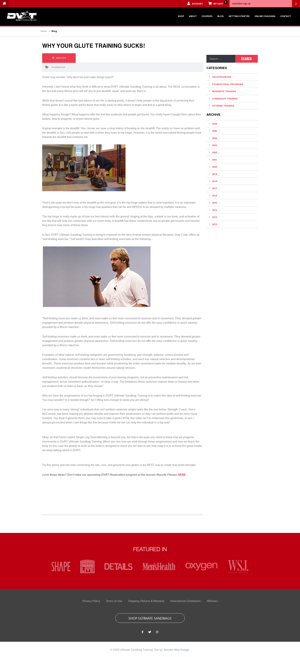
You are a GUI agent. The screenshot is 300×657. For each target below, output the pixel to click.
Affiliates (212, 601)
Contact (285, 16)
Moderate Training (224, 91)
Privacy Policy (91, 601)
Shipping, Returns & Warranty (146, 601)
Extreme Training (223, 105)
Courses (207, 16)
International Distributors (185, 601)
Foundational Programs (227, 84)
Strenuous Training (225, 98)
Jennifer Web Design (176, 649)
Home (44, 31)
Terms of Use (114, 601)
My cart (219, 3)
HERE (181, 474)
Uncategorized (58, 67)
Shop (181, 16)
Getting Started (239, 16)
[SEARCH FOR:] (220, 59)
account (197, 3)
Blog (220, 16)
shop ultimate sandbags (150, 618)
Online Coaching (265, 16)
